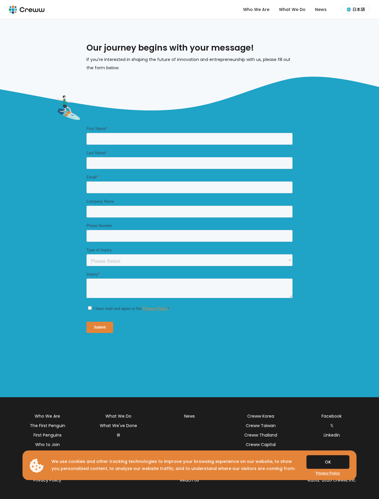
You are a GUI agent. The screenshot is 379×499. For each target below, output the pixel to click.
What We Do (292, 9)
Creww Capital (261, 445)
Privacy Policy (47, 480)
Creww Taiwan (261, 426)
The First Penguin (47, 426)
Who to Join (47, 445)
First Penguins (47, 435)
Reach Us (189, 480)
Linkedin (332, 435)
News (321, 9)
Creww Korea (260, 416)
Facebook (332, 416)
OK (328, 462)
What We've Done (118, 426)
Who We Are (256, 9)
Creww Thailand (260, 435)
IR (118, 435)
